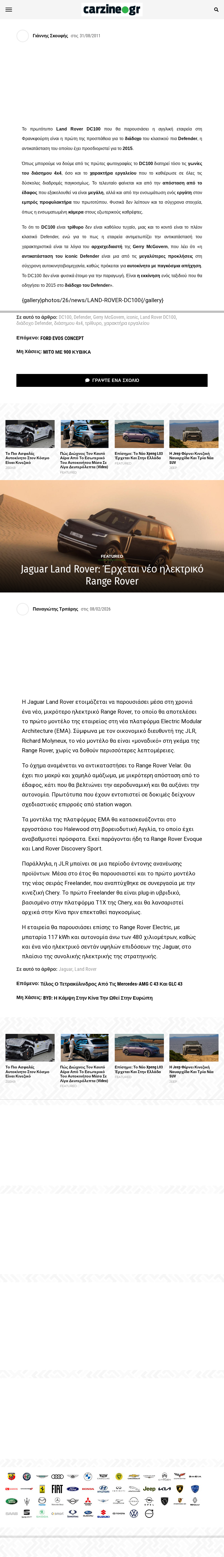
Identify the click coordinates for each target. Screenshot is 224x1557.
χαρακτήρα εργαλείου (126, 323)
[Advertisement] (112, 1326)
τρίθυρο (93, 323)
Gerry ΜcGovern (108, 317)
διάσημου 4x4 (68, 323)
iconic (132, 317)
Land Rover (85, 969)
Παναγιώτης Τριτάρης (55, 609)
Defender (82, 317)
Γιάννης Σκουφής (50, 35)
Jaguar (65, 969)
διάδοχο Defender (34, 323)
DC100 (65, 317)
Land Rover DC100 (158, 317)
